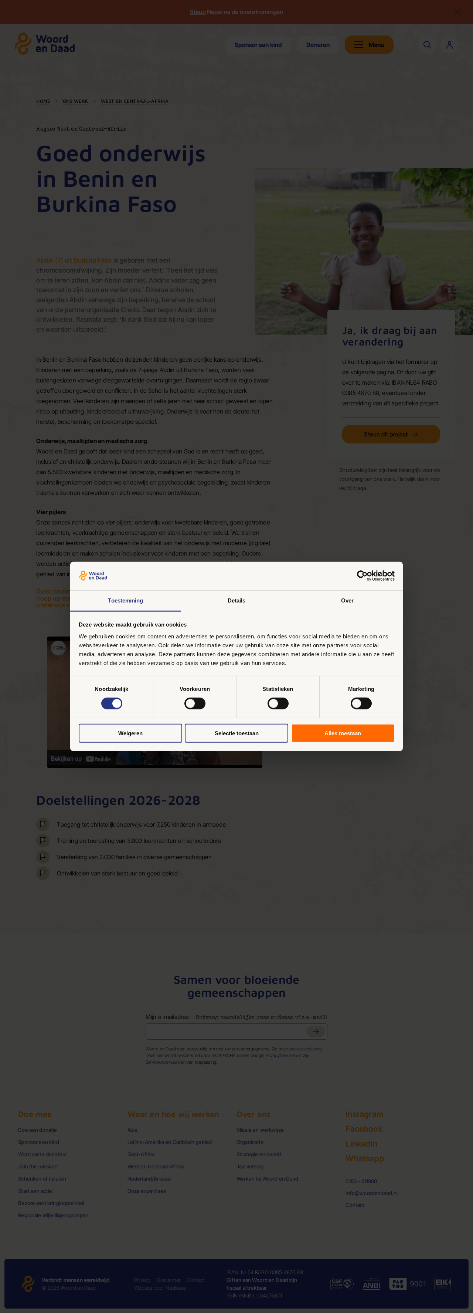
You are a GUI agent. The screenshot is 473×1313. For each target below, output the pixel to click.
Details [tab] (237, 600)
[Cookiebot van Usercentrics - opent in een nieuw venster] (362, 575)
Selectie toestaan (237, 733)
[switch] (194, 703)
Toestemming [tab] (125, 600)
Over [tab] (347, 600)
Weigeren (130, 733)
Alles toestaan (342, 733)
